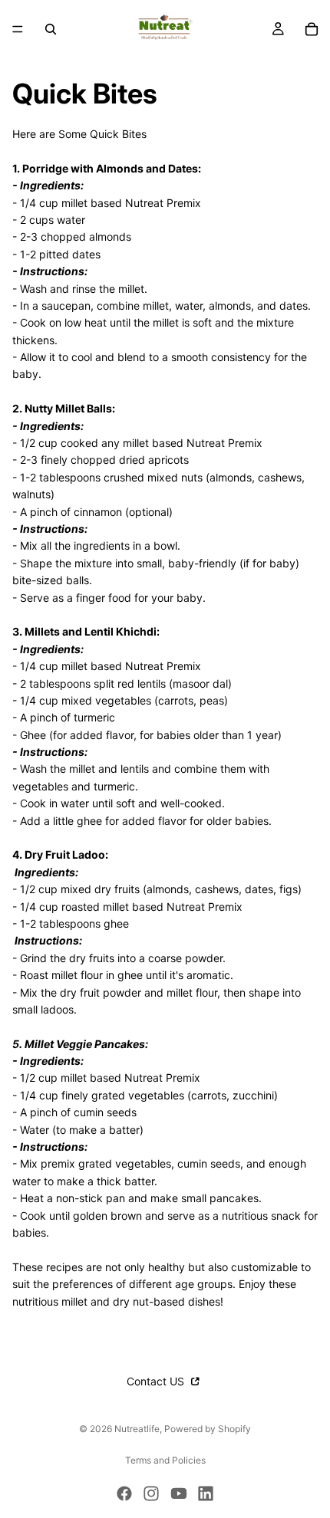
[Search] (51, 29)
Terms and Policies (165, 1460)
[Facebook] (124, 1493)
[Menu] (17, 29)
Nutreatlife (137, 1428)
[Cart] (311, 29)
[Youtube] (179, 1493)
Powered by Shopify (207, 1428)
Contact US (157, 1381)
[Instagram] (151, 1493)
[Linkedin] (205, 1493)
